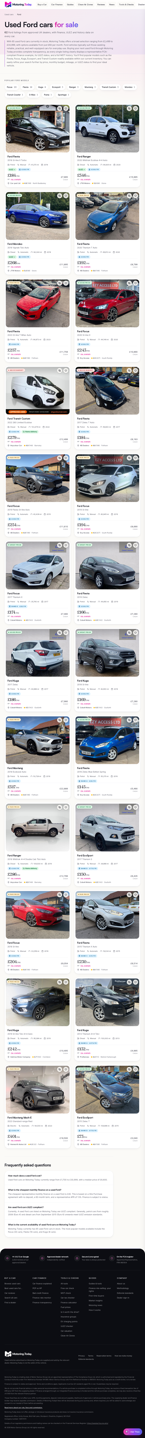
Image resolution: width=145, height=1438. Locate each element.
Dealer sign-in (123, 1298)
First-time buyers (96, 1296)
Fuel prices (66, 1307)
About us (121, 1283)
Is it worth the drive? (70, 1312)
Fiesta (27, 87)
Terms (90, 1356)
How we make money (123, 1356)
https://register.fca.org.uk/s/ (97, 1423)
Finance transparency (42, 1302)
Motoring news (95, 1305)
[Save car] (65, 108)
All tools (64, 1283)
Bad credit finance (41, 1293)
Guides (70, 4)
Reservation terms (104, 1356)
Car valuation (66, 1331)
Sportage (63, 94)
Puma (48, 94)
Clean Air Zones (85, 4)
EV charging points (69, 1321)
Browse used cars (12, 1283)
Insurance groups (68, 1317)
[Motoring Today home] (19, 4)
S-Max (33, 94)
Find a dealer (10, 1302)
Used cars (9, 14)
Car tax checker (68, 1298)
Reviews (101, 4)
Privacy (81, 1356)
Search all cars (11, 1298)
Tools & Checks (126, 4)
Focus (12, 87)
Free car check (67, 1288)
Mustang (90, 87)
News (111, 4)
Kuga (42, 87)
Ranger (73, 87)
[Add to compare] (59, 108)
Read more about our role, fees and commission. (23, 1408)
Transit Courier (15, 94)
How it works (95, 1310)
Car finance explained (42, 1283)
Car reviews (10, 1293)
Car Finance (56, 4)
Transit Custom (110, 87)
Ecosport (57, 87)
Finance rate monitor (42, 1298)
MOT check (66, 1293)
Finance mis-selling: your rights (100, 1289)
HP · (14, 179)
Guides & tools (95, 1283)
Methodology (123, 1288)
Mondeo (130, 87)
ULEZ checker (67, 1326)
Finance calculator (69, 1302)
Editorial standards (125, 1293)
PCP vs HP (37, 1288)
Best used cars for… (13, 1288)
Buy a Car (42, 4)
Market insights (96, 1300)
